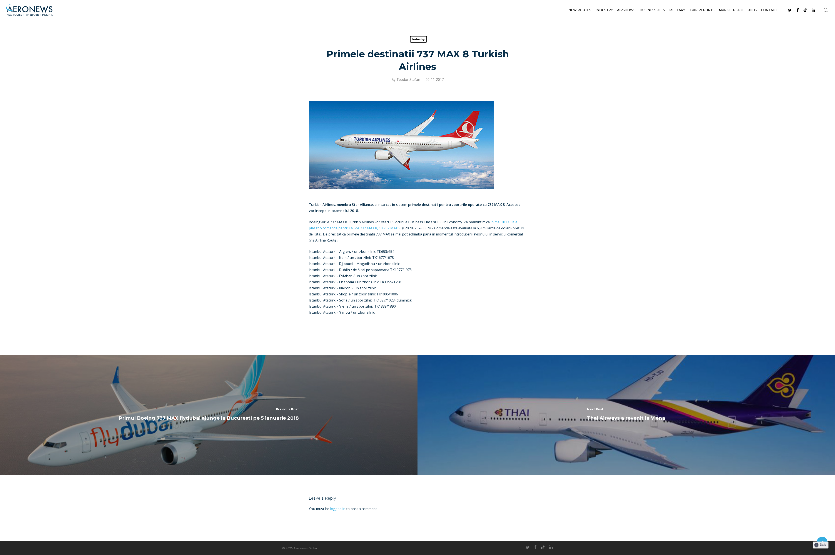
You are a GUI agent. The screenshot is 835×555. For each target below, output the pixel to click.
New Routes (579, 10)
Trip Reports (702, 10)
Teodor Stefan (408, 79)
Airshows (626, 10)
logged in (337, 508)
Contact (769, 10)
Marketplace (731, 10)
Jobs (752, 10)
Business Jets (652, 10)
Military (677, 10)
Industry (604, 10)
